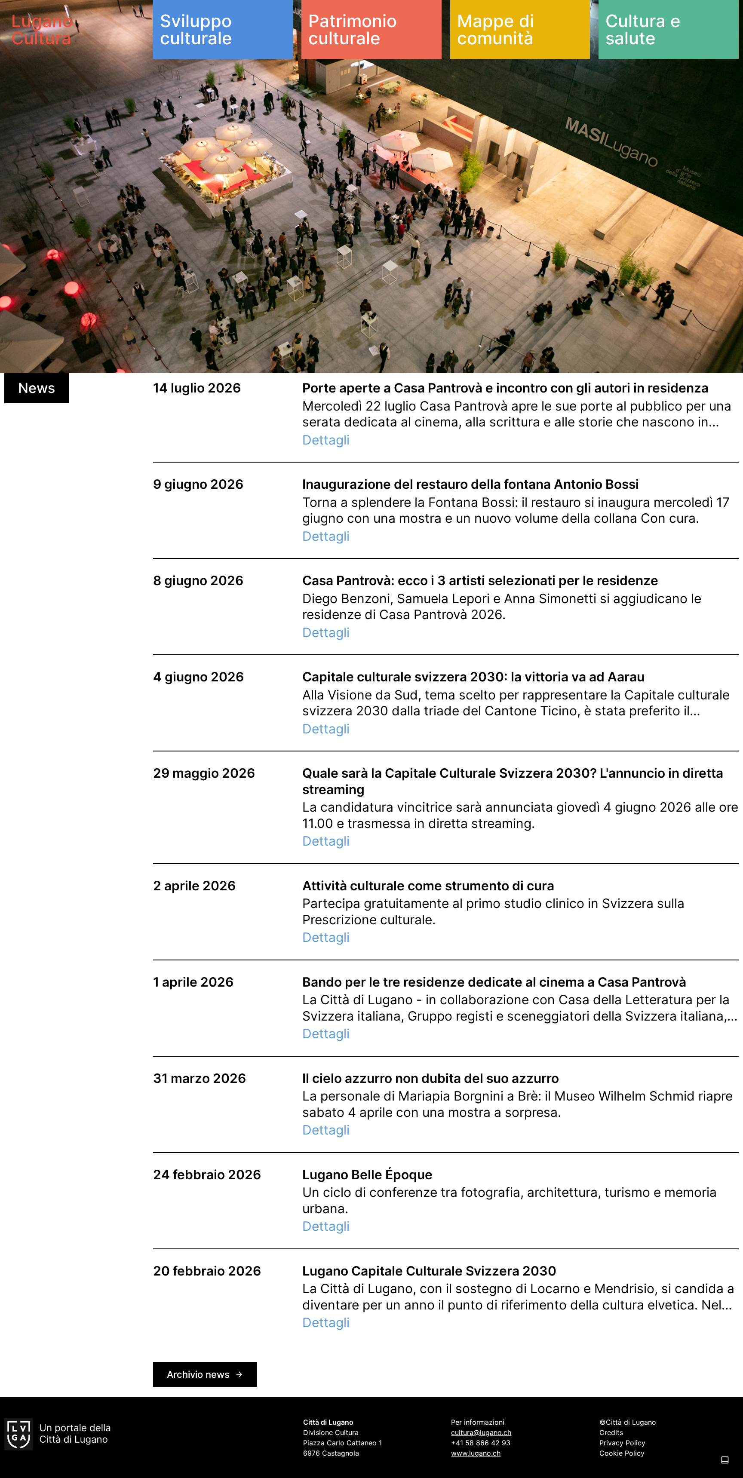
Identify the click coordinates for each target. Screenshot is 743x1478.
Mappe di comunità (495, 29)
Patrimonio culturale (352, 29)
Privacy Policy (622, 1442)
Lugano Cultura (42, 29)
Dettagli (326, 440)
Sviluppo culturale (196, 29)
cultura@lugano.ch (481, 1432)
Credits (611, 1432)
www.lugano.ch (475, 1453)
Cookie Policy (622, 1453)
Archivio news (198, 1374)
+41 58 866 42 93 (480, 1442)
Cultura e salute (643, 29)
